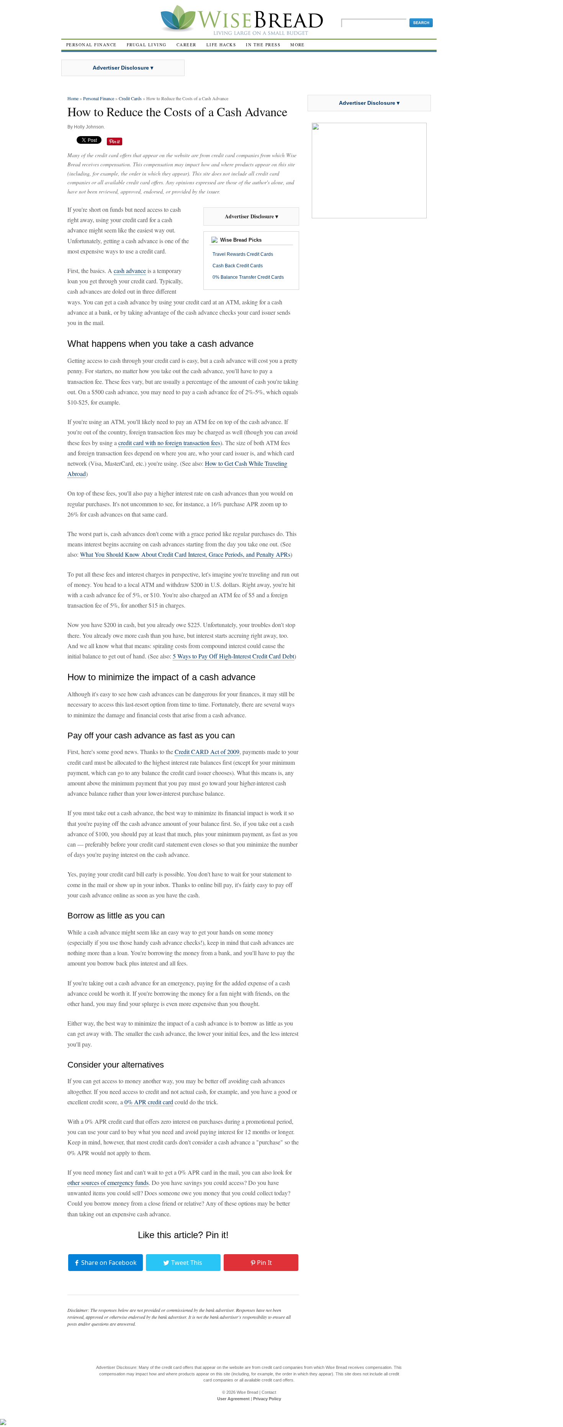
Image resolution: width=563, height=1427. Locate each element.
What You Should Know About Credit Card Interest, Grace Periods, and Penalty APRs (185, 554)
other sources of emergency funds (108, 1182)
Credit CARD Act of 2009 (207, 752)
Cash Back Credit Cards (238, 265)
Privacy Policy (267, 1398)
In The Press (263, 44)
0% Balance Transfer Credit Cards (248, 277)
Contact (269, 1392)
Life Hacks (221, 44)
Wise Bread (247, 1392)
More (297, 44)
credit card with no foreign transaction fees (169, 443)
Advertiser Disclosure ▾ (123, 68)
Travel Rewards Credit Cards (243, 254)
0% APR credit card (148, 1102)
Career (186, 44)
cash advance (130, 271)
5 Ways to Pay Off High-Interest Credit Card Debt (233, 656)
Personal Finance (91, 44)
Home (73, 98)
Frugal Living (147, 44)
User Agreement (233, 1398)
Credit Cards (130, 98)
